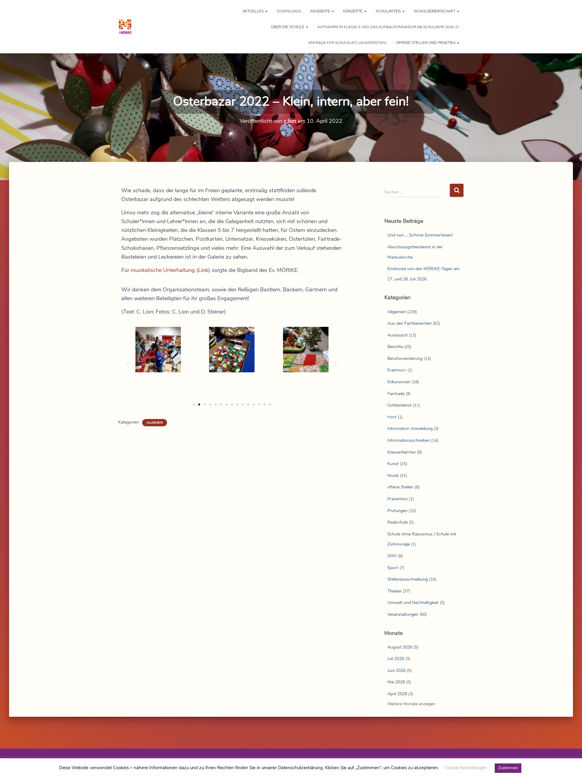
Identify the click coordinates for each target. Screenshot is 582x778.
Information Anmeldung (410, 428)
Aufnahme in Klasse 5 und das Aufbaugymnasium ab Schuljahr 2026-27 (388, 27)
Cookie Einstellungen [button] (466, 768)
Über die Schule (288, 27)
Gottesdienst (399, 405)
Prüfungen (397, 511)
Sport (392, 568)
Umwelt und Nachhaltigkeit (413, 602)
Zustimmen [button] (508, 768)
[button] (266, 11)
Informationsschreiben (408, 440)
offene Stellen (400, 487)
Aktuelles (253, 11)
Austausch (397, 335)
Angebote (320, 11)
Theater (394, 591)
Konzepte (353, 11)
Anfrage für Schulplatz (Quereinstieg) (347, 42)
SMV (392, 556)
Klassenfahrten (401, 452)
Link (203, 270)
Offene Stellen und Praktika (426, 43)
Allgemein (154, 423)
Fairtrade (395, 394)
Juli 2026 (395, 659)
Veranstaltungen (402, 614)
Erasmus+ (396, 370)
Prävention (397, 499)
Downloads (289, 11)
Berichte (395, 347)
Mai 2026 (396, 682)
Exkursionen (398, 382)
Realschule (397, 522)
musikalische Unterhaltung (163, 270)
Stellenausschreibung (407, 579)
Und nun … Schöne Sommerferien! (420, 235)
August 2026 (399, 647)
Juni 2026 (396, 670)
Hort (391, 417)
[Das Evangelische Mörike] (125, 26)
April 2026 (397, 694)
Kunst (393, 464)
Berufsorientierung (405, 358)
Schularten (389, 11)
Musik (393, 475)
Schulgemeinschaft (435, 11)
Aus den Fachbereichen (409, 323)
